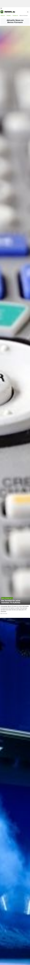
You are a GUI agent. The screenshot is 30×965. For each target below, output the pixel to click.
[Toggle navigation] (27, 12)
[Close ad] (1, 8)
